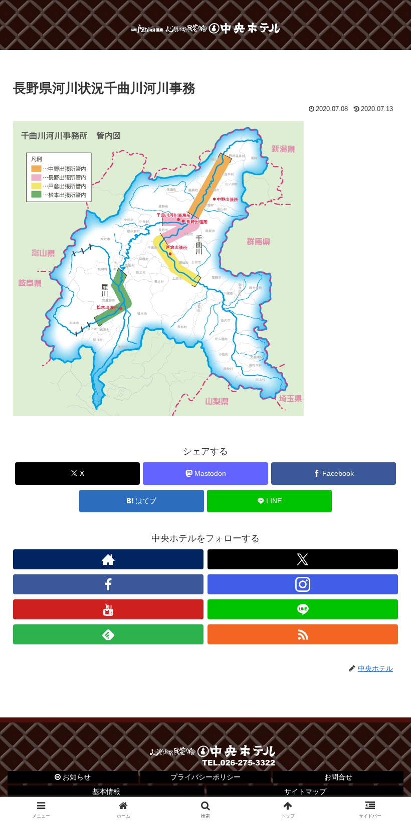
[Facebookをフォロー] (108, 584)
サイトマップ (305, 791)
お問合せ (338, 777)
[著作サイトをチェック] (108, 559)
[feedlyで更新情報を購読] (108, 634)
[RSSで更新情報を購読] (303, 634)
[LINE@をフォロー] (303, 609)
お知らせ (76, 777)
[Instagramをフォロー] (303, 584)
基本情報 (106, 791)
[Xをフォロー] (303, 559)
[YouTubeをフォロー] (108, 609)
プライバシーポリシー (205, 777)
